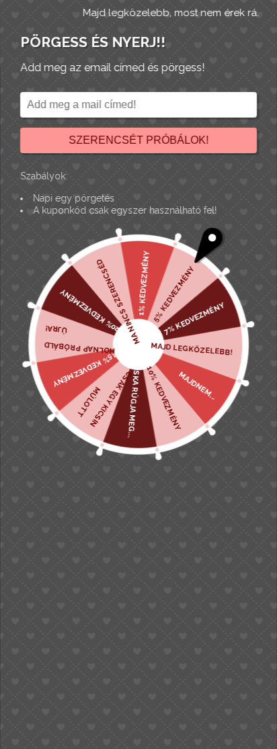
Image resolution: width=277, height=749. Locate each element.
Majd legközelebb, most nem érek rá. (171, 13)
